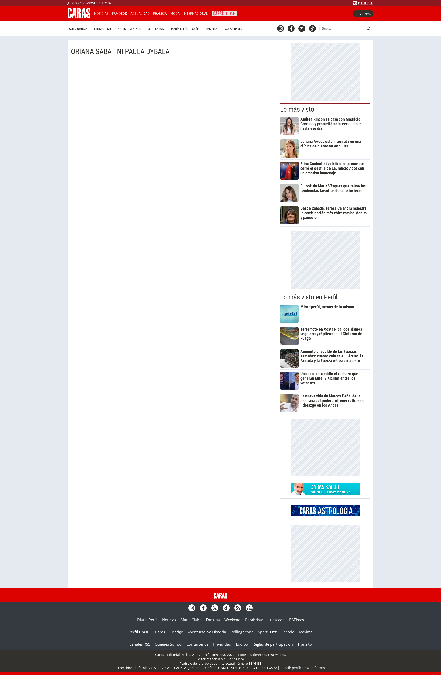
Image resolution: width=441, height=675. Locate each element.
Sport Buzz (267, 632)
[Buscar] (368, 28)
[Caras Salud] (325, 493)
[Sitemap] (249, 607)
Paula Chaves (233, 29)
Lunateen (276, 619)
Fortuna (213, 619)
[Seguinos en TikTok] (312, 28)
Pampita (211, 29)
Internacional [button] (195, 13)
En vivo (365, 13)
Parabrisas (254, 619)
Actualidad (140, 13)
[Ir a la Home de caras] (79, 16)
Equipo (242, 644)
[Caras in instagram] (280, 28)
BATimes (296, 619)
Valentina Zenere (130, 29)
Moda (175, 13)
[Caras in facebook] (291, 28)
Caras (160, 632)
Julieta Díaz (156, 29)
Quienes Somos (168, 644)
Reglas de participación (273, 644)
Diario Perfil (147, 619)
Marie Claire (191, 619)
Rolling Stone (242, 632)
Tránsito (304, 644)
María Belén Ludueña (185, 29)
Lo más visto (297, 109)
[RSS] (237, 607)
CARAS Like (224, 13)
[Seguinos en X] (301, 28)
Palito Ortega (77, 29)
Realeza (160, 13)
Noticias (101, 13)
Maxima (306, 632)
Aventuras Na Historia (207, 632)
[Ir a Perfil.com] (363, 3)
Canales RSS (139, 644)
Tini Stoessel (103, 29)
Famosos (119, 13)
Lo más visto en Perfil (309, 297)
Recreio (287, 632)
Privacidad (222, 644)
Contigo (176, 632)
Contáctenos (198, 644)
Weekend (232, 619)
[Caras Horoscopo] (325, 514)
